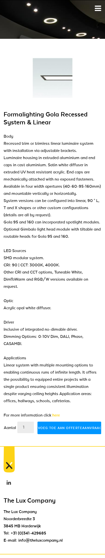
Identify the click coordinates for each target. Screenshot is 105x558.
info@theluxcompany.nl (40, 540)
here (56, 415)
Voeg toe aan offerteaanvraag (69, 428)
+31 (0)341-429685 (28, 533)
